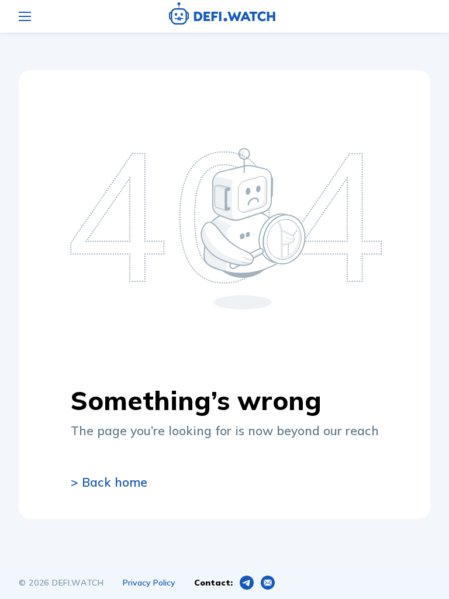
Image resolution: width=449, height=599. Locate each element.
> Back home (109, 482)
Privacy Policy (149, 582)
